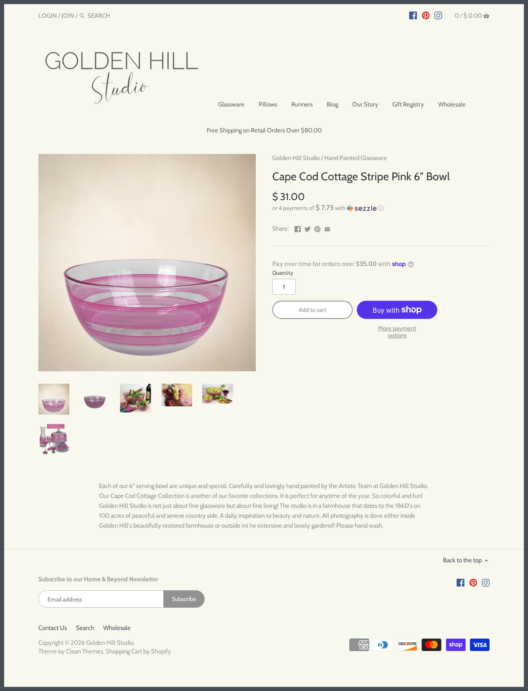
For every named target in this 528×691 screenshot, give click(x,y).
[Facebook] (413, 15)
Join (67, 15)
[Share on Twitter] (307, 227)
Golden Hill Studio (296, 158)
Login (47, 15)
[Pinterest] (426, 15)
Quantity (282, 272)
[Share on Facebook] (298, 227)
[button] (381, 208)
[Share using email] (327, 227)
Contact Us (52, 628)
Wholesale (117, 628)
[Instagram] (438, 15)
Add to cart (312, 310)
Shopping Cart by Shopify (138, 651)
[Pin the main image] (317, 227)
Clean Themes (84, 651)
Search (85, 628)
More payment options (397, 332)
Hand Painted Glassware (355, 158)
